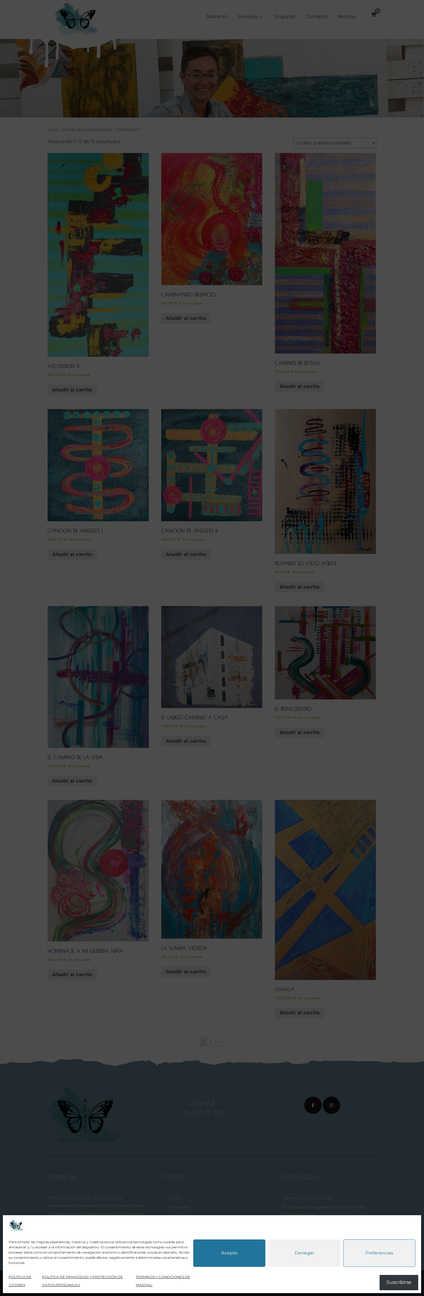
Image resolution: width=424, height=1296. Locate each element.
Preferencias (379, 1253)
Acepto (229, 1253)
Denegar (304, 1253)
